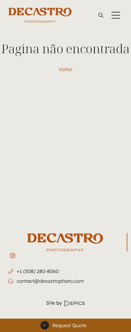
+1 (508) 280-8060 (38, 271)
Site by (54, 303)
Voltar (66, 69)
